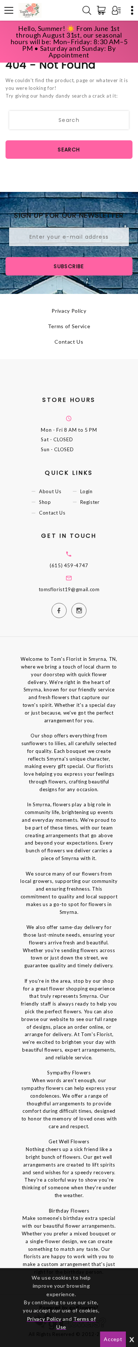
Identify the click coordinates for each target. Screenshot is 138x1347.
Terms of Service (69, 326)
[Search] (86, 10)
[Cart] (103, 10)
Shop (45, 502)
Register (90, 502)
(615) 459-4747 (69, 565)
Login (86, 491)
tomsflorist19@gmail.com (69, 589)
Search (69, 149)
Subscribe (69, 266)
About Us (50, 491)
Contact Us (69, 341)
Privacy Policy (69, 311)
